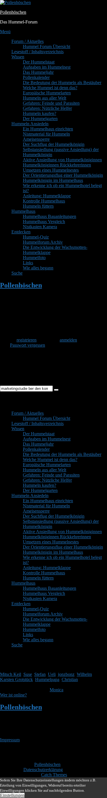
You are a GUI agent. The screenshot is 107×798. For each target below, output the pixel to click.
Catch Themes (54, 774)
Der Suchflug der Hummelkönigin (53, 144)
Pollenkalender (36, 77)
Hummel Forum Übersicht (46, 46)
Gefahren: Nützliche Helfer (47, 108)
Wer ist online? (13, 694)
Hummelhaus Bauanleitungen (49, 216)
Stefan (40, 674)
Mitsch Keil (10, 674)
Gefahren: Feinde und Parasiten (51, 103)
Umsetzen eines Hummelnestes (51, 170)
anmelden (68, 340)
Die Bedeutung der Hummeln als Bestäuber (62, 82)
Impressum (10, 739)
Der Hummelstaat (38, 61)
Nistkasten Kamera (40, 226)
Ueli (52, 674)
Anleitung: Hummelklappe (47, 195)
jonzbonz (66, 674)
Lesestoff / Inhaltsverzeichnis (37, 51)
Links (28, 262)
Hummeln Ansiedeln (30, 123)
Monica (56, 689)
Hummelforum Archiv (43, 242)
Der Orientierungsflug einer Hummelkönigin (63, 175)
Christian (70, 679)
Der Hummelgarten (40, 118)
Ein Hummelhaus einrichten (48, 128)
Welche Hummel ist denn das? (50, 87)
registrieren (27, 340)
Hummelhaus (23, 211)
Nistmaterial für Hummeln (46, 134)
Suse (27, 674)
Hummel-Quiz (36, 237)
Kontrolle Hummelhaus (44, 200)
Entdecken (21, 231)
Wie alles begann (38, 267)
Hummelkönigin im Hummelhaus (53, 180)
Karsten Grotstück (16, 679)
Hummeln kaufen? (39, 113)
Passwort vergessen (27, 345)
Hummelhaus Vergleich (44, 221)
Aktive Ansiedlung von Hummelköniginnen (62, 159)
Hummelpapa (47, 679)
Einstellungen (12, 795)
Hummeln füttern (38, 206)
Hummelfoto (34, 257)
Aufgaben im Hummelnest (46, 67)
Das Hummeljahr (38, 72)
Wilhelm (84, 674)
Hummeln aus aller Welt (44, 98)
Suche (17, 273)
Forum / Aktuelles (27, 41)
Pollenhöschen (13, 12)
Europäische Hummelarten (47, 92)
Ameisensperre (36, 139)
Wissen (17, 56)
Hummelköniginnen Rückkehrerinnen (57, 164)
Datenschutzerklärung (43, 769)
